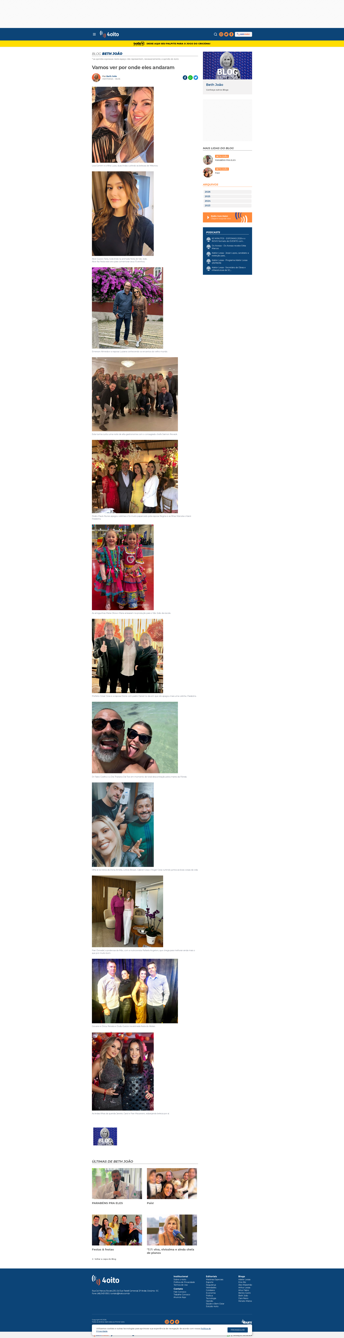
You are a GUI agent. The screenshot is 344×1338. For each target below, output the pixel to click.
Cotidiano (210, 1290)
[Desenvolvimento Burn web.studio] (246, 1322)
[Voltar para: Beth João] (227, 65)
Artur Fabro (243, 1290)
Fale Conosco (180, 1292)
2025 (207, 196)
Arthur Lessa (244, 1287)
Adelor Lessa (244, 1279)
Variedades (211, 1287)
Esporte (209, 1282)
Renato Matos (245, 1301)
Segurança (211, 1285)
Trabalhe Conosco (182, 1294)
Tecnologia (211, 1298)
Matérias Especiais (214, 1279)
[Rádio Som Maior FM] (243, 34)
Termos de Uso (181, 1285)
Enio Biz (242, 1282)
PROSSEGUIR (238, 1330)
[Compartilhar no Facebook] (185, 77)
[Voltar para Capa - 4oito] (121, 34)
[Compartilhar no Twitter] (196, 77)
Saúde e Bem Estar (215, 1303)
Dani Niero (243, 1298)
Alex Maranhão (245, 1285)
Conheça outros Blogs (217, 90)
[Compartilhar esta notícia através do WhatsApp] (190, 77)
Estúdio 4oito (212, 1306)
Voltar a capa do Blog (105, 1259)
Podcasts (213, 232)
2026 (207, 192)
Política (209, 1295)
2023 (207, 205)
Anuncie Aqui (180, 1297)
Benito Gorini (244, 1293)
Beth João (111, 76)
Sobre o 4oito (180, 1279)
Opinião (209, 1301)
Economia (211, 1293)
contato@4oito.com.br (120, 1293)
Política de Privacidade (184, 1282)
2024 (208, 201)
